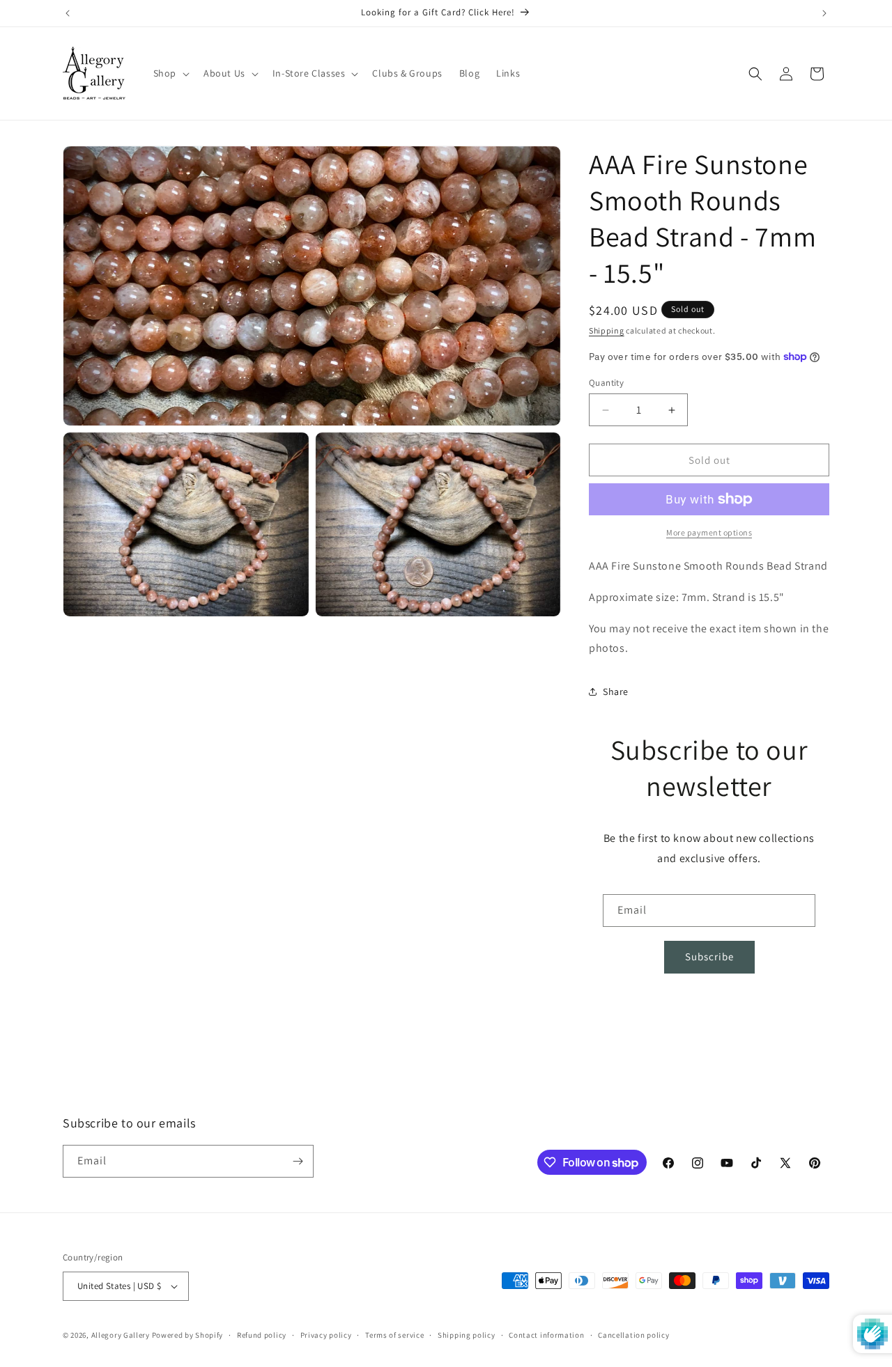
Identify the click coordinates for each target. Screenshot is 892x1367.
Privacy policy (326, 1335)
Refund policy (261, 1335)
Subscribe (709, 956)
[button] (170, 73)
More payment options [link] (709, 532)
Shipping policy (466, 1335)
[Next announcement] (824, 13)
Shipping (606, 330)
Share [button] (616, 691)
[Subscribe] (297, 1161)
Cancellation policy (633, 1335)
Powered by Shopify (188, 1335)
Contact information (546, 1335)
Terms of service (394, 1335)
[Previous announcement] (67, 13)
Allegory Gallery (120, 1335)
